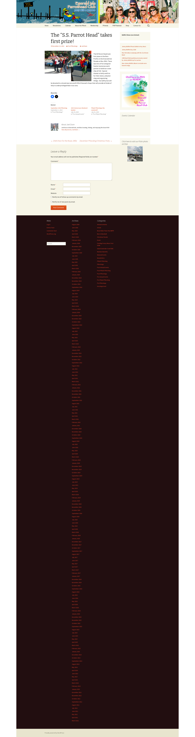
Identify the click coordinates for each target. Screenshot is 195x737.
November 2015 (76, 620)
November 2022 (76, 356)
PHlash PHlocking (102, 261)
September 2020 (77, 438)
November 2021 (76, 394)
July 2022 (74, 369)
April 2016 (75, 604)
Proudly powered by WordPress (54, 733)
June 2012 (75, 711)
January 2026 (76, 243)
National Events (101, 255)
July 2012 (74, 708)
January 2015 (76, 652)
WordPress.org (51, 234)
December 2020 (76, 429)
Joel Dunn (84, 46)
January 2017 (76, 576)
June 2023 (75, 334)
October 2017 (76, 548)
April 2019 (75, 491)
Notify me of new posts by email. (63, 202)
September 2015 (77, 626)
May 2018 (74, 526)
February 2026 (76, 240)
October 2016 (76, 586)
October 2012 (76, 699)
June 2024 (75, 297)
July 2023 (74, 331)
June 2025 (75, 259)
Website (53, 193)
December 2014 (76, 655)
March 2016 (75, 608)
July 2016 (74, 595)
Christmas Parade (102, 237)
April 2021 (75, 416)
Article (99, 228)
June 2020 (75, 447)
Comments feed (52, 231)
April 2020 (75, 454)
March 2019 (75, 494)
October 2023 (76, 322)
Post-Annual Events (103, 267)
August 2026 (75, 224)
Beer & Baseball (102, 234)
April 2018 (75, 529)
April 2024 (75, 303)
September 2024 (77, 287)
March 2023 (75, 344)
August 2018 (75, 516)
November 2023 (76, 319)
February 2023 (76, 347)
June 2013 (75, 673)
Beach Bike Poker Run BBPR (105, 231)
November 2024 (76, 281)
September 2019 (77, 476)
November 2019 (76, 469)
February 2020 (76, 460)
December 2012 (76, 692)
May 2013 (74, 677)
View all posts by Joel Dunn (71, 130)
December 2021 (76, 391)
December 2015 (76, 617)
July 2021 (74, 407)
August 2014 (75, 664)
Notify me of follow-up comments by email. (67, 197)
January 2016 (76, 614)
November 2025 (76, 246)
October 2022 (76, 359)
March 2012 (75, 721)
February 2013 (76, 686)
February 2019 (76, 498)
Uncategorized (101, 286)
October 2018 (76, 510)
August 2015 (75, 630)
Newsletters (57, 26)
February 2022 (76, 385)
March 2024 (75, 306)
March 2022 (75, 381)
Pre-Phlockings (101, 283)
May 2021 (74, 413)
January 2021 (76, 425)
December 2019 (76, 466)
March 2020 (75, 457)
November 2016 (76, 582)
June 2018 (75, 523)
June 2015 (75, 636)
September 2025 (77, 253)
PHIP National (117, 26)
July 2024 (74, 293)
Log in (48, 224)
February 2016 (76, 611)
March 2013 (75, 683)
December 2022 (76, 353)
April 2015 (75, 642)
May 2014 (74, 667)
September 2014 (77, 661)
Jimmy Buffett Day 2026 (129, 50)
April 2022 (75, 378)
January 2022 (76, 388)
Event (99, 240)
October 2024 (76, 284)
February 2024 (76, 309)
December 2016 (76, 579)
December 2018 (76, 504)
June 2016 (75, 598)
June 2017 (75, 560)
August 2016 (75, 592)
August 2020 (75, 441)
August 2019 (75, 479)
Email (53, 189)
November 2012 (76, 695)
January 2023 (76, 350)
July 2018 (74, 520)
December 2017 (76, 542)
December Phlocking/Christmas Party (96, 140)
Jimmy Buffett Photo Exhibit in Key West (134, 46)
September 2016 (77, 589)
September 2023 (77, 325)
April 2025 (75, 265)
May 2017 (74, 564)
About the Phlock (80, 26)
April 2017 (75, 567)
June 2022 (75, 372)
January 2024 (76, 312)
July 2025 (74, 256)
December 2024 (76, 278)
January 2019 (76, 501)
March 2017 (75, 570)
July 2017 (74, 557)
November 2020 (76, 432)
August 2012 (75, 705)
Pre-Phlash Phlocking (103, 280)
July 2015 (74, 633)
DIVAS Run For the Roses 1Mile (64, 140)
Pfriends (105, 26)
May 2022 (74, 375)
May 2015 (74, 639)
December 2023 (76, 315)
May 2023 (74, 337)
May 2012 (74, 714)
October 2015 (76, 623)
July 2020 (74, 444)
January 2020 (76, 463)
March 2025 (75, 268)
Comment (55, 161)
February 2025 (76, 272)
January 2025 (76, 275)
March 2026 (75, 237)
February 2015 (76, 648)
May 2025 (74, 262)
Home (46, 26)
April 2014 (75, 670)
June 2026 (75, 228)
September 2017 (77, 551)
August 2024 (75, 290)
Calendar (68, 26)
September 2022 (77, 363)
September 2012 (77, 702)
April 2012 (75, 717)
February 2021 (76, 422)
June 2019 (75, 485)
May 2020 (74, 451)
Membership (94, 26)
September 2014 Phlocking (59, 108)
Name (53, 185)
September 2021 (77, 400)
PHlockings (100, 264)
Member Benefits (102, 252)
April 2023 (75, 341)
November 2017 (76, 545)
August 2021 (75, 403)
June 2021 (75, 410)
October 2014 (76, 658)
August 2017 (75, 554)
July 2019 (74, 482)
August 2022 (75, 366)
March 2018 (75, 532)
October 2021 (76, 397)
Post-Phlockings (73, 46)
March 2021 (75, 419)
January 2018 (76, 538)
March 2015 (75, 645)
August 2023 (75, 328)
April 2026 (75, 234)
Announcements (102, 224)
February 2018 (76, 535)
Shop (127, 26)
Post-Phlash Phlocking (103, 270)
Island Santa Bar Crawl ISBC (105, 249)
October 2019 (76, 473)
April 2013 (75, 680)
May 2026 (74, 231)
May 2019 (74, 488)
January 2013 (76, 689)
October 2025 (76, 250)
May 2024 (74, 300)
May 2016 (74, 601)
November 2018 (76, 507)
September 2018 (77, 513)
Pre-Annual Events (102, 277)
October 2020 (76, 435)
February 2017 (76, 573)
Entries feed (50, 228)
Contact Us (137, 26)
